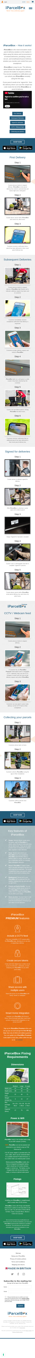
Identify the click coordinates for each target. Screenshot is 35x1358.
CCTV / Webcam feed (17, 127)
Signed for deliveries (17, 122)
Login (5, 2)
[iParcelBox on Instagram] (23, 1275)
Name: (5, 1287)
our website (19, 1040)
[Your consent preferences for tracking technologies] (3, 1354)
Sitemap (18, 1253)
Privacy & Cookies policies (18, 1259)
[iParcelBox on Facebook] (18, 1275)
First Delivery (17, 113)
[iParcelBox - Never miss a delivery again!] (15, 11)
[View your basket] (32, 2)
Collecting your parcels (17, 131)
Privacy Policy (28, 1330)
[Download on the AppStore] (9, 148)
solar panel (25, 1172)
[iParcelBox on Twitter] (12, 1275)
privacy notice (25, 1298)
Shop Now (17, 142)
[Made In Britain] (18, 1268)
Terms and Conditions (18, 1262)
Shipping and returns (18, 1264)
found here (22, 1327)
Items (28, 2)
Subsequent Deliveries (17, 118)
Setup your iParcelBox (18, 1256)
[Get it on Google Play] (25, 148)
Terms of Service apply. (17, 1332)
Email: (5, 1291)
